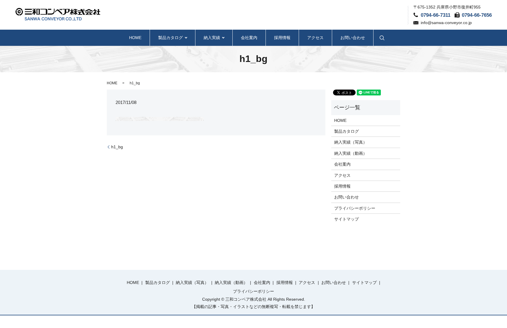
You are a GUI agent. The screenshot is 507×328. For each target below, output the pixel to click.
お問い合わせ (352, 37)
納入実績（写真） (350, 142)
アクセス (315, 37)
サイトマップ (346, 219)
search (382, 38)
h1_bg (117, 146)
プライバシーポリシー (354, 208)
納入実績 (212, 37)
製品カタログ (170, 37)
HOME (135, 37)
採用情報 (282, 37)
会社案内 (249, 37)
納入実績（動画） (350, 153)
